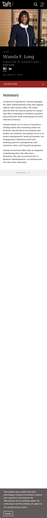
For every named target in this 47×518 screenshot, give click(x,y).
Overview (10, 84)
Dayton (8, 65)
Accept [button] (8, 514)
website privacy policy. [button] (17, 507)
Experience (22, 173)
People (6, 52)
